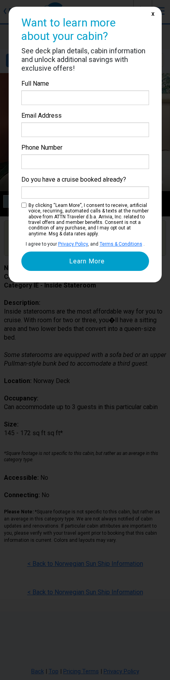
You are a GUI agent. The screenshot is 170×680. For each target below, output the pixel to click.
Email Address (41, 115)
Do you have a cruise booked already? (73, 179)
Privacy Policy (73, 244)
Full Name (35, 83)
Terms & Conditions (121, 244)
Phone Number (41, 147)
